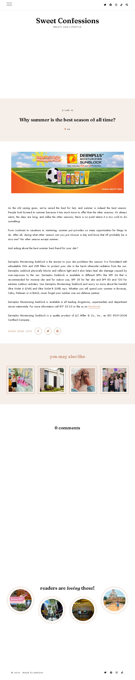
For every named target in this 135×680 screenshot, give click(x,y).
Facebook (94, 306)
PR (68, 129)
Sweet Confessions (67, 20)
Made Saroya (33, 672)
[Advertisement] (67, 59)
